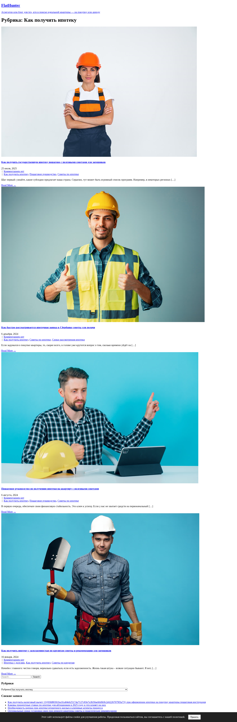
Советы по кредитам (63, 662)
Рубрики (6, 689)
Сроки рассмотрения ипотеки (68, 339)
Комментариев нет (14, 171)
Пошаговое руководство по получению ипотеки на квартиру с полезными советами (50, 488)
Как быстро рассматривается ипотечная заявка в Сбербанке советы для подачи (48, 327)
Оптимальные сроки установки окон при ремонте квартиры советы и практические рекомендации (62, 710)
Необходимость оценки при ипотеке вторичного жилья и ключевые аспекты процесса (55, 708)
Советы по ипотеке (68, 174)
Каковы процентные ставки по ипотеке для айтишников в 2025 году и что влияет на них (57, 705)
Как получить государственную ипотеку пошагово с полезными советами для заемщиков (53, 162)
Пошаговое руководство (43, 174)
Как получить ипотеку (16, 174)
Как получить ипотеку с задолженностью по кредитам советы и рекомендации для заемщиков (56, 650)
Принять (194, 717)
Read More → (8, 185)
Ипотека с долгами (14, 662)
